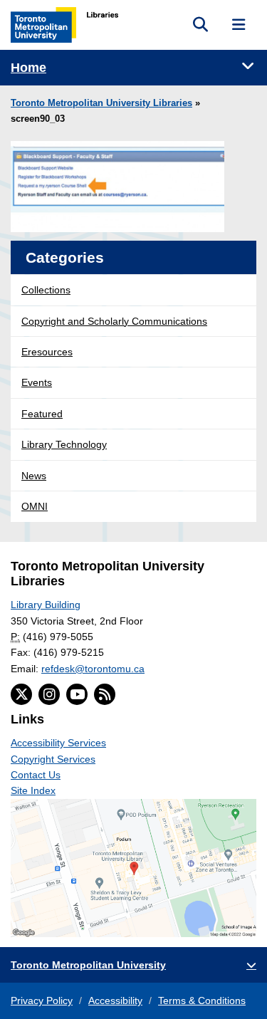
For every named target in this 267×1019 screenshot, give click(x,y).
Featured (42, 413)
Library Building (45, 604)
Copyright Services (53, 759)
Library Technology (64, 444)
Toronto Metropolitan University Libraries (101, 103)
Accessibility (115, 1000)
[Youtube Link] (77, 694)
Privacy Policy (42, 1000)
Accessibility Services (58, 742)
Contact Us (36, 774)
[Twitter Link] (21, 694)
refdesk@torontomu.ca (93, 668)
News (33, 475)
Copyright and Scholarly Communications (114, 321)
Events (36, 382)
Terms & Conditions (202, 1000)
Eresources (47, 351)
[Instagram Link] (49, 694)
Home (28, 68)
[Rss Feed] (104, 694)
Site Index (33, 790)
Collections (45, 290)
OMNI (34, 506)
